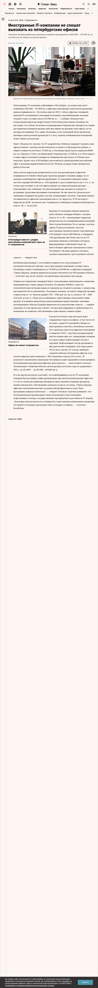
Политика (32, 9)
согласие (65, 981)
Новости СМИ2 (15, 419)
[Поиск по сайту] (88, 4)
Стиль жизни (80, 9)
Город (86, 13)
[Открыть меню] (94, 4)
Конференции (60, 13)
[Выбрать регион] (83, 4)
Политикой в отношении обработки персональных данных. (29, 986)
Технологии (53, 9)
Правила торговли (44, 13)
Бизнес (11, 9)
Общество (42, 9)
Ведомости (9, 13)
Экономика (21, 9)
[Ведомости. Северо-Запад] (48, 4)
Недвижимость (66, 9)
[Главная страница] (39, 4)
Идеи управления (75, 13)
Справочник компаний (25, 13)
